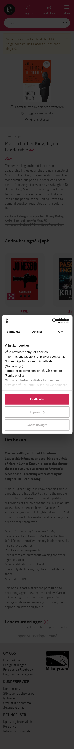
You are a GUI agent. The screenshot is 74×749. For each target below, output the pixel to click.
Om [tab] (60, 331)
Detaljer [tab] (37, 331)
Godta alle (37, 399)
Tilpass (35, 412)
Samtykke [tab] (13, 331)
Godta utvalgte (37, 425)
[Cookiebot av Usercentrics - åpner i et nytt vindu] (52, 320)
